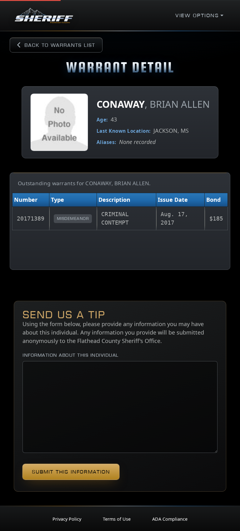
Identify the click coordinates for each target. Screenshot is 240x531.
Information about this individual (70, 355)
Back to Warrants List (59, 45)
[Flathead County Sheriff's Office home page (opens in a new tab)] (44, 15)
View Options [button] (197, 15)
